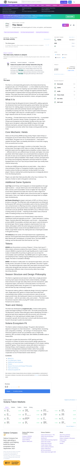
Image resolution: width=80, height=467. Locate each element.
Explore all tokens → (71, 400)
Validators (48, 5)
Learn (16, 5)
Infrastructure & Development (10, 8)
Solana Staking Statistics (47, 446)
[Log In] (70, 2)
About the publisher (65, 435)
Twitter (65, 54)
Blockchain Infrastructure (9, 11)
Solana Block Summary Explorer (49, 440)
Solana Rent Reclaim (46, 443)
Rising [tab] (30, 407)
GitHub (61, 443)
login (11, 391)
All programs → (47, 39)
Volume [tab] (13, 407)
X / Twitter (62, 441)
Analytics (55, 5)
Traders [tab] (19, 407)
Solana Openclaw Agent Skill (48, 452)
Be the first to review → (59, 74)
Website (58, 54)
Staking (10, 5)
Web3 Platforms (46, 9)
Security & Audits (6, 9)
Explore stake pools (27, 441)
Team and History (13, 368)
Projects (5, 5)
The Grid (36, 375)
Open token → (72, 37)
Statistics (61, 5)
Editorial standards (65, 436)
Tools (42, 5)
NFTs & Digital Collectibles (48, 8)
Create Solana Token (46, 445)
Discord (58, 57)
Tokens (10, 364)
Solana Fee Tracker (46, 441)
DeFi (38, 5)
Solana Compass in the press (67, 438)
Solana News (63, 440)
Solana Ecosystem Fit (14, 370)
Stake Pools (32, 5)
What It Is (11, 358)
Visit (65, 25)
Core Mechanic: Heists (14, 360)
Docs (65, 57)
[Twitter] (70, 25)
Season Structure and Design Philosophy (20, 366)
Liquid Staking (26, 439)
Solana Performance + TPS (48, 435)
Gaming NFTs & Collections (42, 32)
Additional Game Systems (15, 362)
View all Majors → (70, 426)
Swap (25, 5)
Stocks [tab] (25, 407)
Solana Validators (26, 438)
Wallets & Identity (26, 8)
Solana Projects (15, 22)
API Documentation (46, 450)
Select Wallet (64, 2)
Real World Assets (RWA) (48, 11)
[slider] (14, 387)
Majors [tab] (7, 407)
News (21, 5)
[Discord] (73, 25)
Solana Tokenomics (46, 448)
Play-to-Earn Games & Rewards (11, 32)
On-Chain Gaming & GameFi (29, 11)
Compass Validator (27, 436)
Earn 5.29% (70, 16)
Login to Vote (71, 70)
